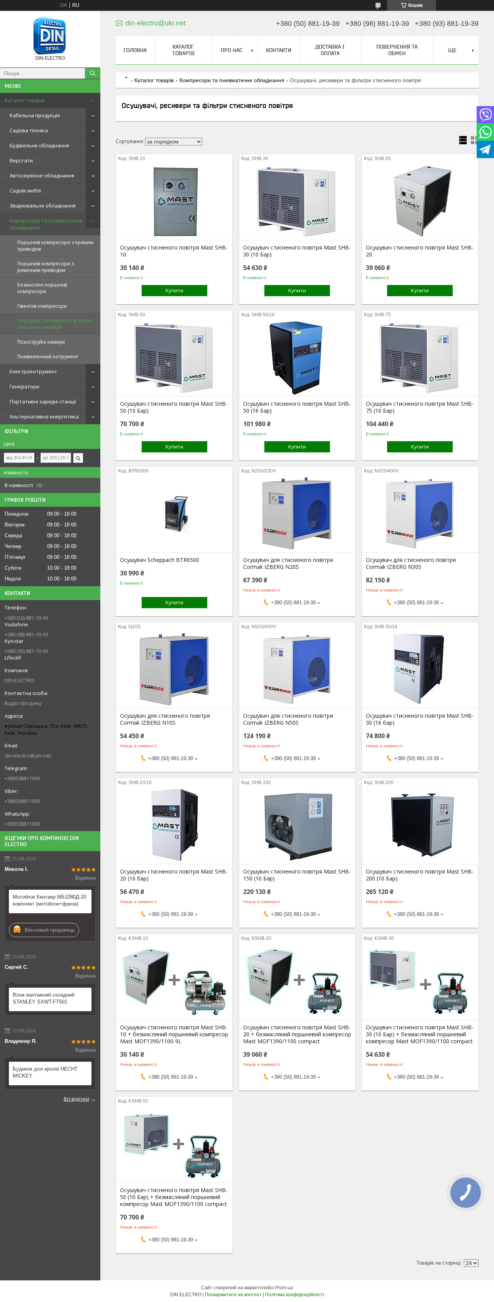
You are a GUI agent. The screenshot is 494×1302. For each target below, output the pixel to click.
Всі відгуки (76, 1098)
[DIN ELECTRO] (50, 36)
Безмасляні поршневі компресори (42, 288)
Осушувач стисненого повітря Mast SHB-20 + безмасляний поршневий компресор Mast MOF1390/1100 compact (297, 1034)
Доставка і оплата (330, 50)
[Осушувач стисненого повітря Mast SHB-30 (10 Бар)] (297, 201)
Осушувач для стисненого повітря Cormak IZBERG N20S (288, 563)
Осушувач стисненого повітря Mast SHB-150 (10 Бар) (297, 875)
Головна (135, 50)
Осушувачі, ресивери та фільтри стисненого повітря (54, 324)
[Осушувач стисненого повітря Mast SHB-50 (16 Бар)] (297, 357)
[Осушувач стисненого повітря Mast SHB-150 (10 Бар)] (297, 825)
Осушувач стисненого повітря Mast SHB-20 (420, 251)
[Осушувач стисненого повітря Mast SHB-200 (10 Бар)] (420, 825)
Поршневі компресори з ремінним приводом (45, 266)
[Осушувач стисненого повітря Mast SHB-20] (420, 201)
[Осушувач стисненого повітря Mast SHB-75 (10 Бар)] (420, 357)
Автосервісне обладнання (42, 175)
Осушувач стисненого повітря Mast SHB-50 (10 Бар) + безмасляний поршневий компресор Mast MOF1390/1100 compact (174, 1197)
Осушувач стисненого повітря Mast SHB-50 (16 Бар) (297, 407)
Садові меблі (25, 190)
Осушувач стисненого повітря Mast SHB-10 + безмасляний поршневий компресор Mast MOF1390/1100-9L (174, 1034)
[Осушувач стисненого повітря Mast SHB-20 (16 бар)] (174, 825)
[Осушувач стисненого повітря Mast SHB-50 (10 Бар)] (174, 357)
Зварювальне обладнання (43, 205)
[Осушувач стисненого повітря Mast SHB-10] (174, 201)
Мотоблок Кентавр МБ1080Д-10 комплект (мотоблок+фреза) (49, 900)
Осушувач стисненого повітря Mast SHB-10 (174, 251)
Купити (174, 290)
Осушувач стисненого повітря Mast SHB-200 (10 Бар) (420, 875)
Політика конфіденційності (294, 1294)
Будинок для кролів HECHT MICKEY (45, 1072)
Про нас (231, 50)
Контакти (278, 50)
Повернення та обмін (397, 50)
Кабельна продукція (35, 115)
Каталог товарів (25, 100)
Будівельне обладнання (39, 145)
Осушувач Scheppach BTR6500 (159, 560)
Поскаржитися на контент (233, 1294)
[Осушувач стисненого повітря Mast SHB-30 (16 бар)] (420, 669)
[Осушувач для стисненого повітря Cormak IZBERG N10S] (174, 669)
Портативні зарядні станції (43, 401)
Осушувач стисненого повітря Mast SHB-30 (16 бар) (420, 719)
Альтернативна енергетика (44, 416)
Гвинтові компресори (42, 306)
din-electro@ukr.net (28, 755)
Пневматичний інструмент (47, 356)
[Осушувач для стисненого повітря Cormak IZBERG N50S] (297, 669)
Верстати (21, 160)
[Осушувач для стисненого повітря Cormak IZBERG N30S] (420, 513)
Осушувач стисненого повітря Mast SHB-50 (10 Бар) (174, 407)
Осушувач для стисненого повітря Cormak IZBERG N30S (411, 563)
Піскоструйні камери (41, 342)
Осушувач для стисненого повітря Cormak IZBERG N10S (165, 719)
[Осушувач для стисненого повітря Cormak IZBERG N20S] (297, 513)
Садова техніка (29, 130)
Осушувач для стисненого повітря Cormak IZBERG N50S (288, 719)
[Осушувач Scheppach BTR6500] (174, 513)
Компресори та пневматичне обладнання (46, 224)
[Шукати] (92, 73)
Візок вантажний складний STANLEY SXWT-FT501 (43, 998)
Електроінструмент (33, 371)
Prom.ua (284, 1287)
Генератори (24, 386)
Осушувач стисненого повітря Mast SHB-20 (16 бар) (174, 875)
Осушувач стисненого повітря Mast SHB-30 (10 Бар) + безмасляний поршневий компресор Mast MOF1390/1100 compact (420, 1034)
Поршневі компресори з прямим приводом (55, 245)
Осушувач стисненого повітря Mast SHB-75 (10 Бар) (420, 407)
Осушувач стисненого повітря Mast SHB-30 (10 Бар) (297, 251)
